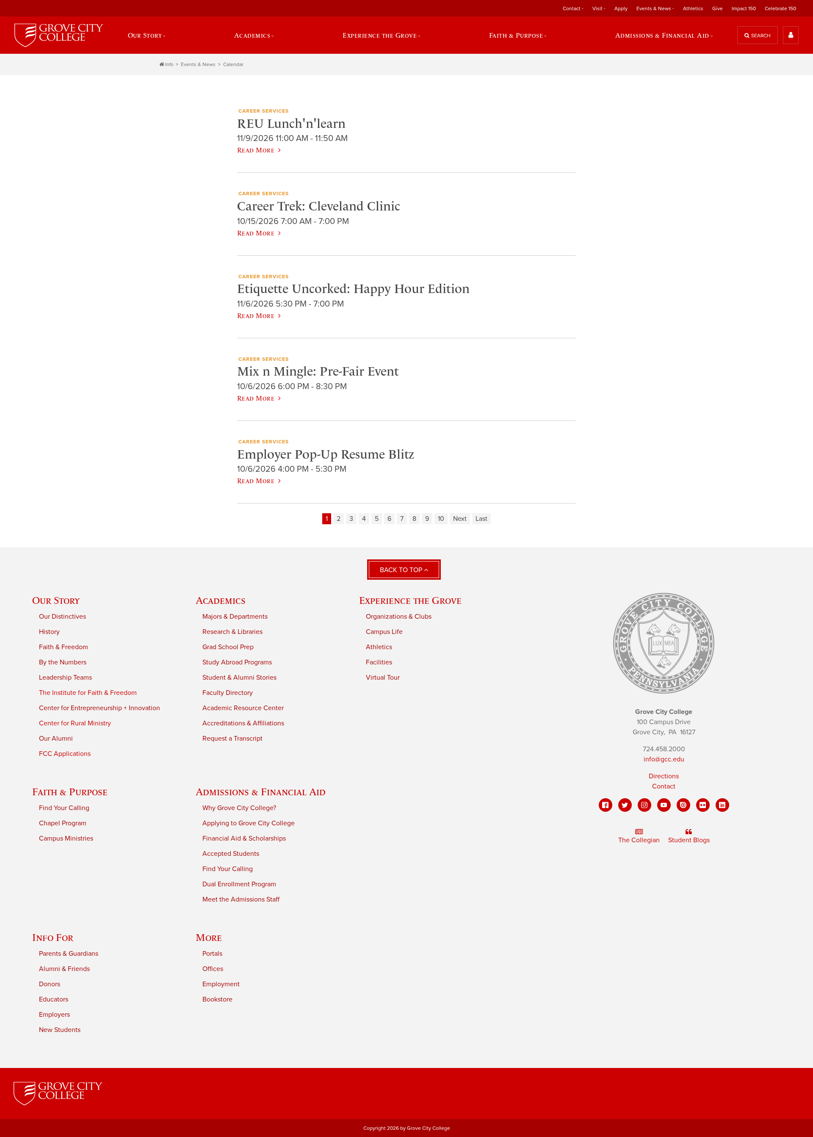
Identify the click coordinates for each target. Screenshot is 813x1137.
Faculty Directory (227, 693)
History (49, 632)
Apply (621, 8)
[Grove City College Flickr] (703, 805)
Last (481, 519)
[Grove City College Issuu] (683, 805)
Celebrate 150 (780, 8)
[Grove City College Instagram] (644, 805)
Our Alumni (56, 738)
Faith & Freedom (63, 647)
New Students (59, 1030)
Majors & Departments (235, 616)
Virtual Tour (383, 677)
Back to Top (402, 570)
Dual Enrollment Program (239, 884)
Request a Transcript (232, 738)
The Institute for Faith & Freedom (88, 693)
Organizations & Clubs (398, 616)
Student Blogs (689, 840)
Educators (53, 999)
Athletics (693, 8)
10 (441, 519)
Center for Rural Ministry (75, 723)
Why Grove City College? (239, 808)
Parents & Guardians (68, 953)
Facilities (379, 662)
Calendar (233, 64)
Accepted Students (230, 853)
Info (169, 64)
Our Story (56, 600)
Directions (664, 776)
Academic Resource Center (243, 708)
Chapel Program (62, 823)
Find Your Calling (64, 808)
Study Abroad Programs (237, 662)
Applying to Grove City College (248, 823)
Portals (212, 953)
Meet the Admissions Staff (240, 899)
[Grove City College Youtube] (664, 805)
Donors (49, 984)
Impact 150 (744, 8)
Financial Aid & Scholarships (244, 838)
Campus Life (384, 632)
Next (460, 519)
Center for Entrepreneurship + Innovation (99, 708)
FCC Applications (65, 754)
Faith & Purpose (70, 791)
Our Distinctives (62, 616)
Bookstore (217, 999)
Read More (255, 150)
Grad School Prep (228, 647)
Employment (221, 984)
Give (717, 8)
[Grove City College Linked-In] (722, 805)
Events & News (198, 64)
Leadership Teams (65, 677)
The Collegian (639, 840)
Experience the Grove (410, 600)
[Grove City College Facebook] (605, 805)
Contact (663, 786)
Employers (54, 1014)
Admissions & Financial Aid (261, 791)
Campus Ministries (66, 838)
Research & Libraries (232, 632)
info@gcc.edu (664, 759)
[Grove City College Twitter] (625, 805)
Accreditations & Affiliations (243, 723)
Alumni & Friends (64, 969)
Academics (221, 600)
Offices (212, 969)
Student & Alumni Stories (239, 677)
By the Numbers (62, 662)
